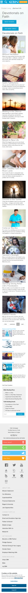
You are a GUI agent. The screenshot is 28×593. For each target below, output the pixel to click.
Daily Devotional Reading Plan (13, 398)
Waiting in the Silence (11, 111)
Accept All (14, 590)
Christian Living (6, 8)
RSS (6, 477)
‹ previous (12, 324)
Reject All (14, 585)
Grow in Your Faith (7, 373)
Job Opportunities (7, 507)
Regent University (7, 504)
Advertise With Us (7, 528)
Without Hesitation (10, 54)
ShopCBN (14, 477)
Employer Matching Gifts (9, 552)
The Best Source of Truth (14, 430)
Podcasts (22, 472)
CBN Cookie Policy (18, 578)
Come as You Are (10, 228)
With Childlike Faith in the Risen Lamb (13, 169)
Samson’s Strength (10, 255)
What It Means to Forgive (14, 432)
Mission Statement (8, 491)
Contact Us (5, 515)
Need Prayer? (6, 340)
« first (5, 324)
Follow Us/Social (7, 521)
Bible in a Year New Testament (13, 394)
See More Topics (10, 28)
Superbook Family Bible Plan (13, 396)
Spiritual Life (17, 8)
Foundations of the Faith (12, 404)
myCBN (21, 477)
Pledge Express (7, 542)
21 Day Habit (8, 406)
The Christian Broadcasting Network (14, 438)
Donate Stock (6, 549)
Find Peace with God (8, 351)
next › (22, 324)
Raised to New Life (10, 140)
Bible (6, 472)
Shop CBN (5, 559)
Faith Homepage (14, 428)
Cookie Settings (14, 581)
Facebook (6, 465)
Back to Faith (9, 21)
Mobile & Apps (6, 525)
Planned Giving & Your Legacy (11, 545)
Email (6, 483)
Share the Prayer (9, 408)
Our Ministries (6, 494)
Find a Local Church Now (9, 329)
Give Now (23, 2)
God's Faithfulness (10, 83)
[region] (14, 581)
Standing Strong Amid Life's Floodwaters (12, 284)
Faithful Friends (9, 314)
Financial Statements (8, 501)
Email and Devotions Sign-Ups (11, 518)
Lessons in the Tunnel (11, 199)
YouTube (22, 465)
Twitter (14, 465)
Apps (14, 472)
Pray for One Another (8, 362)
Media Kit (5, 531)
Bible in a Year (9, 392)
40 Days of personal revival (12, 410)
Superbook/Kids (7, 497)
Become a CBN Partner (9, 539)
